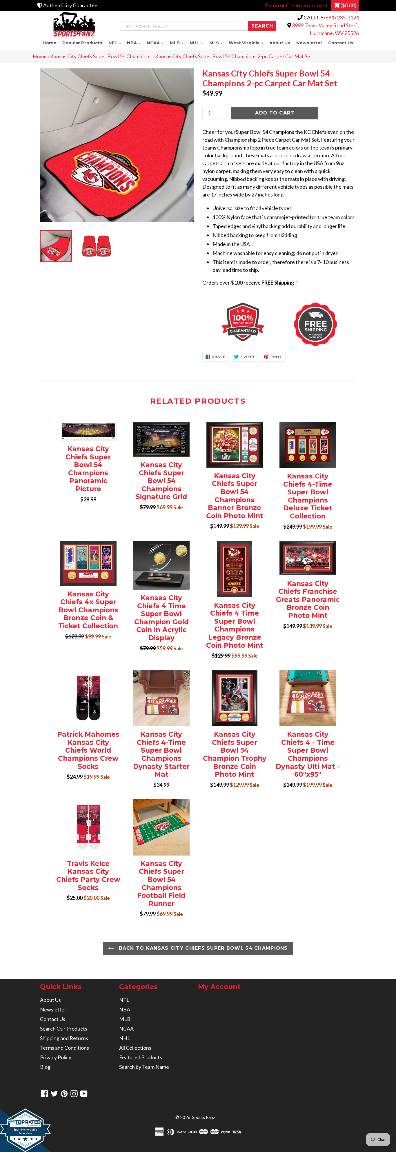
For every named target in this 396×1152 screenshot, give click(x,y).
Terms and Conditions (64, 1047)
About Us (279, 43)
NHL (198, 43)
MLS (217, 43)
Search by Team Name (144, 1067)
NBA (135, 43)
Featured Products (140, 1057)
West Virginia (247, 43)
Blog (45, 1067)
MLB (178, 43)
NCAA (157, 43)
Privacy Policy (55, 1057)
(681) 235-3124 (341, 17)
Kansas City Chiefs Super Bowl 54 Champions (101, 56)
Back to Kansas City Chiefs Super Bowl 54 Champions (202, 948)
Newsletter (309, 43)
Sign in (272, 5)
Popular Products (82, 43)
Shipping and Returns (64, 1038)
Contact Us (340, 43)
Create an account (307, 5)
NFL (116, 43)
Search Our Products (63, 1028)
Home (50, 43)
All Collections (135, 1047)
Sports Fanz (203, 1117)
